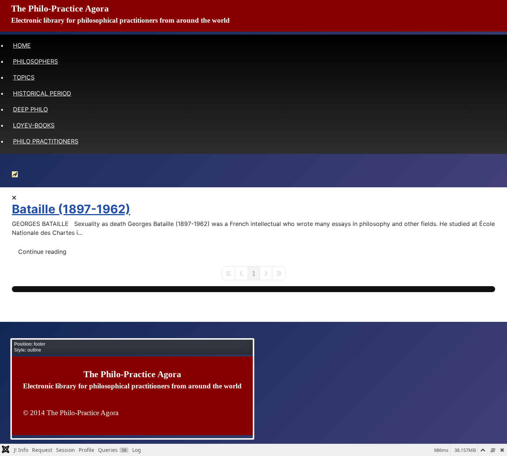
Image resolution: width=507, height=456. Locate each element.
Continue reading (42, 251)
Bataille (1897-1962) (71, 209)
